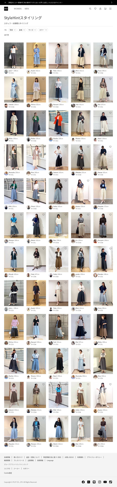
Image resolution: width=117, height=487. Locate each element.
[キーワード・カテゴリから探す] (90, 8)
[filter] (5, 29)
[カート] (105, 8)
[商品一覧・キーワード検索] (110, 8)
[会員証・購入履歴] (100, 8)
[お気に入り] (95, 8)
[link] (61, 2)
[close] (5, 2)
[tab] (17, 8)
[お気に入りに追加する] (21, 45)
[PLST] (6, 8)
